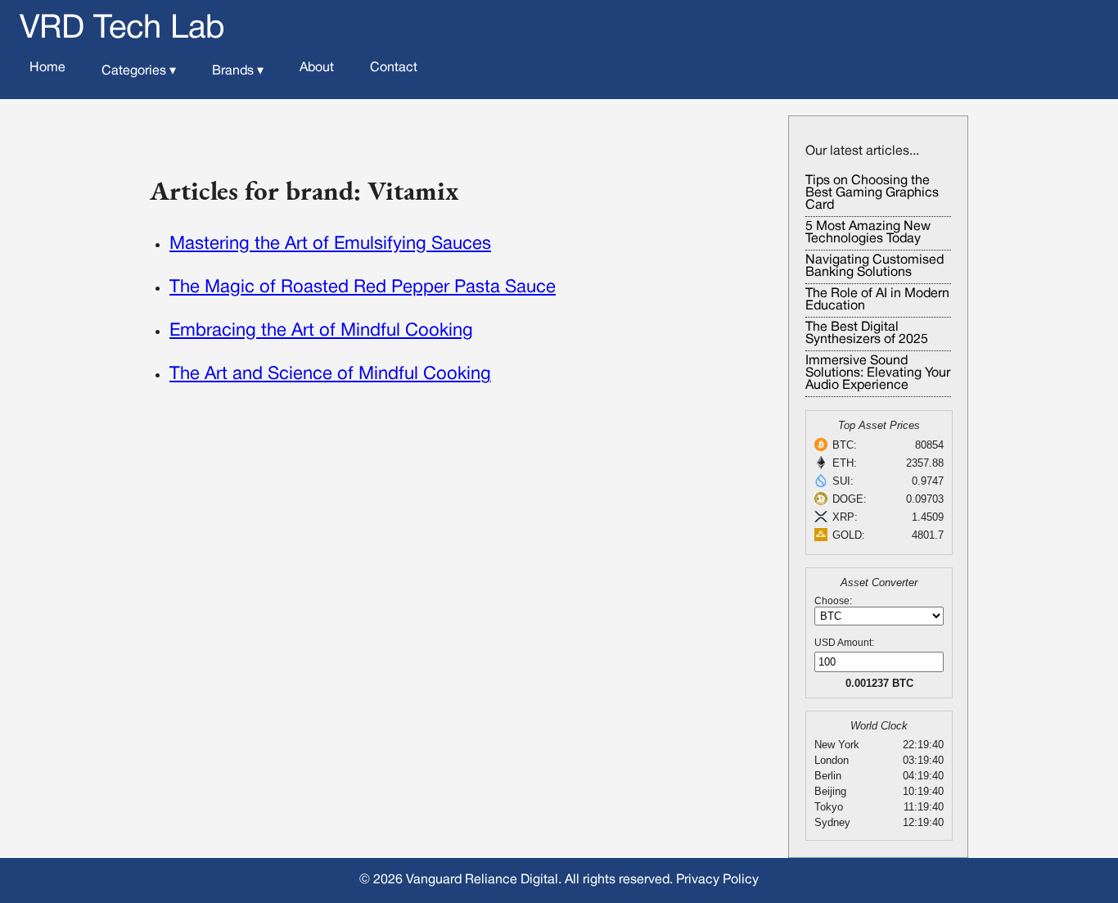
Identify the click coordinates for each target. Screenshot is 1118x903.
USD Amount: (844, 642)
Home (47, 68)
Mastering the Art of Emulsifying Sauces (330, 244)
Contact (393, 68)
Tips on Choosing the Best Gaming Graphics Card (872, 193)
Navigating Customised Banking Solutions (874, 266)
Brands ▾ (238, 71)
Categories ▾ (138, 71)
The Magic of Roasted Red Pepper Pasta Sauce (362, 287)
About (317, 68)
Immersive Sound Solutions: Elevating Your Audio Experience (877, 373)
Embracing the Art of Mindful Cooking (321, 331)
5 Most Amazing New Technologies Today (868, 233)
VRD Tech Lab (122, 29)
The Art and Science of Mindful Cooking (330, 374)
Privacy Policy (717, 880)
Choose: (833, 601)
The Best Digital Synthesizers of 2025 (866, 333)
